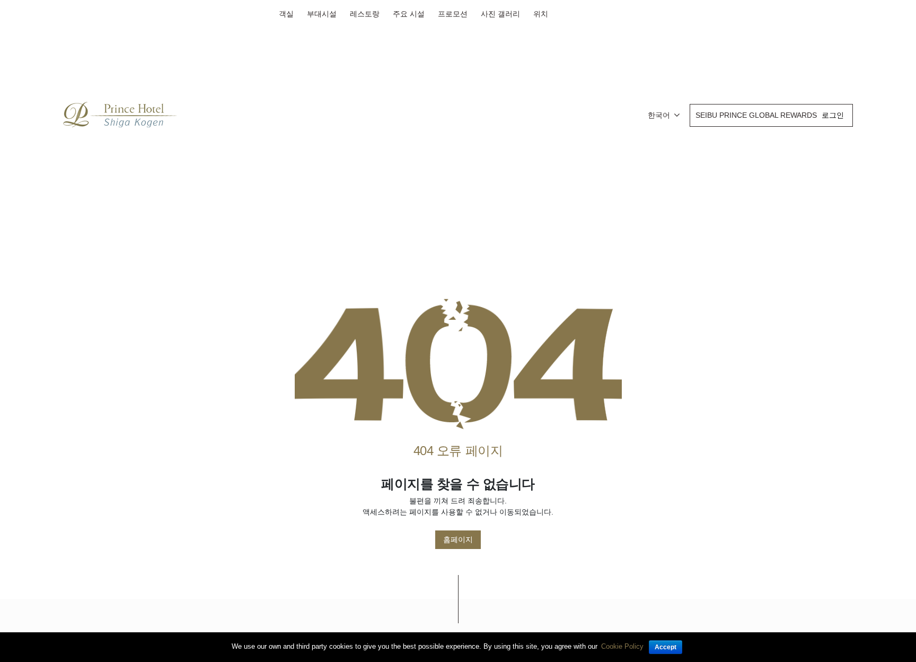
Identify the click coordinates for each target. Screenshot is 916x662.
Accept (665, 647)
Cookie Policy (622, 646)
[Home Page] (458, 364)
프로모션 (453, 14)
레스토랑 (365, 14)
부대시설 (322, 14)
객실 (286, 14)
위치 (540, 14)
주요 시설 (409, 14)
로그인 (833, 115)
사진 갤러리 (500, 14)
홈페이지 (458, 539)
